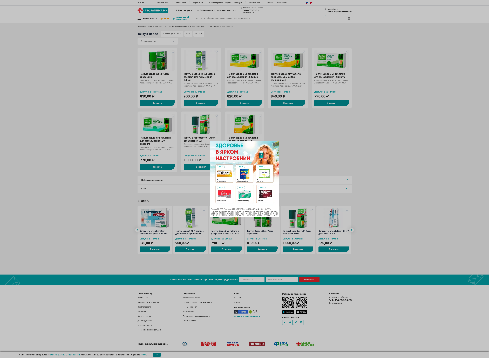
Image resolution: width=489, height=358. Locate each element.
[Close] (276, 143)
